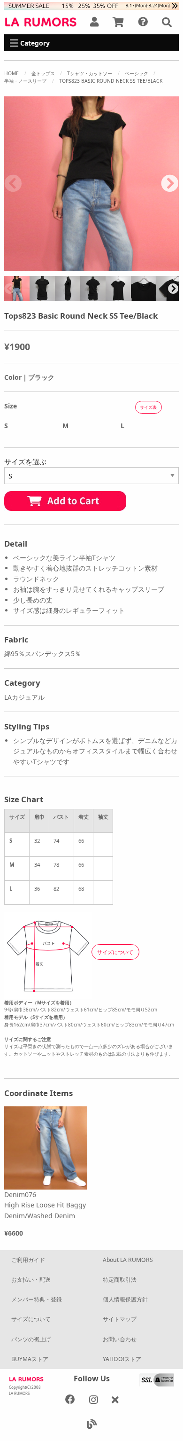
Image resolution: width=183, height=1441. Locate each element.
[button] (167, 22)
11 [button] (155, 266)
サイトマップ (120, 1319)
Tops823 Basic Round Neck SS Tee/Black (110, 81)
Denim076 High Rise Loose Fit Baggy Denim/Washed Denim (45, 1205)
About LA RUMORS (128, 1260)
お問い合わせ (120, 1339)
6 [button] (84, 266)
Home (11, 73)
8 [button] (112, 266)
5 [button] (70, 266)
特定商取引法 (120, 1280)
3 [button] (42, 266)
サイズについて (31, 1319)
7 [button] (98, 266)
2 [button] (28, 266)
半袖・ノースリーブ (25, 81)
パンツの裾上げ (31, 1339)
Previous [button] (13, 184)
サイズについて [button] (115, 951)
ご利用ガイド (28, 1260)
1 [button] (14, 266)
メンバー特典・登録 (36, 1299)
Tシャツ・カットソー (89, 73)
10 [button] (140, 266)
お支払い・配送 (31, 1280)
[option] (91, 183)
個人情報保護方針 (125, 1299)
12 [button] (169, 266)
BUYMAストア (29, 1359)
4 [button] (56, 266)
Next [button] (170, 184)
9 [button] (126, 266)
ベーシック (136, 73)
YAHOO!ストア (122, 1359)
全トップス (43, 73)
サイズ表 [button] (148, 407)
